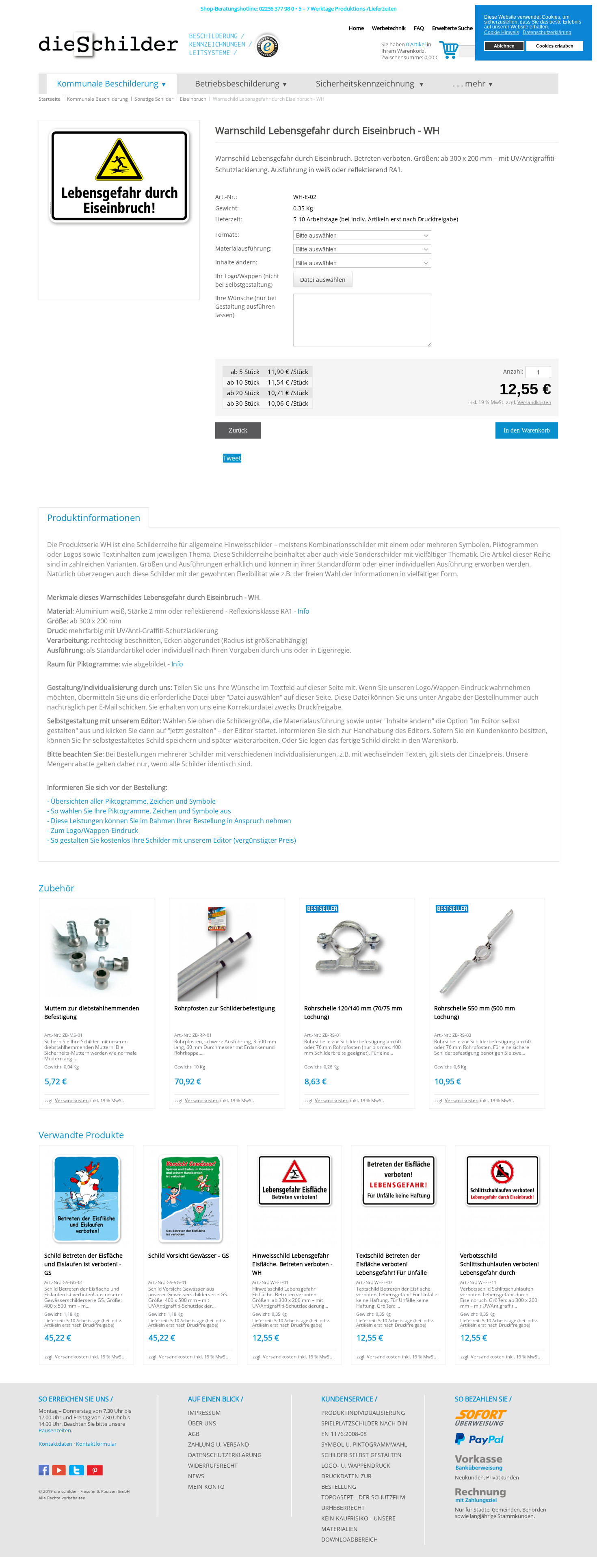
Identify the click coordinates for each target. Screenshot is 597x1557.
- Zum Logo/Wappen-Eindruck (93, 830)
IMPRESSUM (204, 1412)
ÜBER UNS (202, 1423)
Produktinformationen (94, 517)
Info (303, 611)
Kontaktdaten (55, 1443)
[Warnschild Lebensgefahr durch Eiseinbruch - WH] (119, 210)
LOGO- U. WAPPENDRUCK (355, 1465)
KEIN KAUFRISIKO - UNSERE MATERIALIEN (358, 1523)
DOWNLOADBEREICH (349, 1539)
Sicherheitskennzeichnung (366, 83)
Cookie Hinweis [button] (501, 32)
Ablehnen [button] (504, 45)
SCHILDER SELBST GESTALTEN (361, 1455)
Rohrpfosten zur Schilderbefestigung (224, 1008)
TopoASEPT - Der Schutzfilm (363, 1497)
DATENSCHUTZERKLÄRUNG (225, 1455)
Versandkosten (534, 402)
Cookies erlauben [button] (554, 45)
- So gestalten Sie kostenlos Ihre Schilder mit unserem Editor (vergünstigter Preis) (171, 840)
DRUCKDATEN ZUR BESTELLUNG (346, 1481)
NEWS (196, 1476)
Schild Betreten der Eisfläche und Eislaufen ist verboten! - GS (83, 1264)
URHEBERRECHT (343, 1508)
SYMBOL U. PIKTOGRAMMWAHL (364, 1444)
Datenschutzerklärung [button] (547, 32)
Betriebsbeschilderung (237, 83)
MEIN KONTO (206, 1486)
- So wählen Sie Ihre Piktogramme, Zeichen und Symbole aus (140, 811)
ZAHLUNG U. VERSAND (218, 1444)
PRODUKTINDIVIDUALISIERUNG (363, 1412)
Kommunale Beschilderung (107, 83)
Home (356, 28)
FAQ (419, 28)
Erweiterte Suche (452, 28)
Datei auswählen (323, 279)
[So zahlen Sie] (481, 1416)
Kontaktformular (96, 1443)
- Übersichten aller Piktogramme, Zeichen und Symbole (131, 801)
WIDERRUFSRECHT (213, 1465)
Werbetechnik (389, 28)
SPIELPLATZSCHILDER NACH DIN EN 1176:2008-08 (364, 1428)
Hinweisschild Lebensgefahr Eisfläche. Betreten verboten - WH (292, 1264)
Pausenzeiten (55, 1430)
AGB (193, 1434)
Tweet (232, 458)
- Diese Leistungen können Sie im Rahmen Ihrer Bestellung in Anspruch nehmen (169, 820)
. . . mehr (469, 83)
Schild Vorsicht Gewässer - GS (188, 1255)
